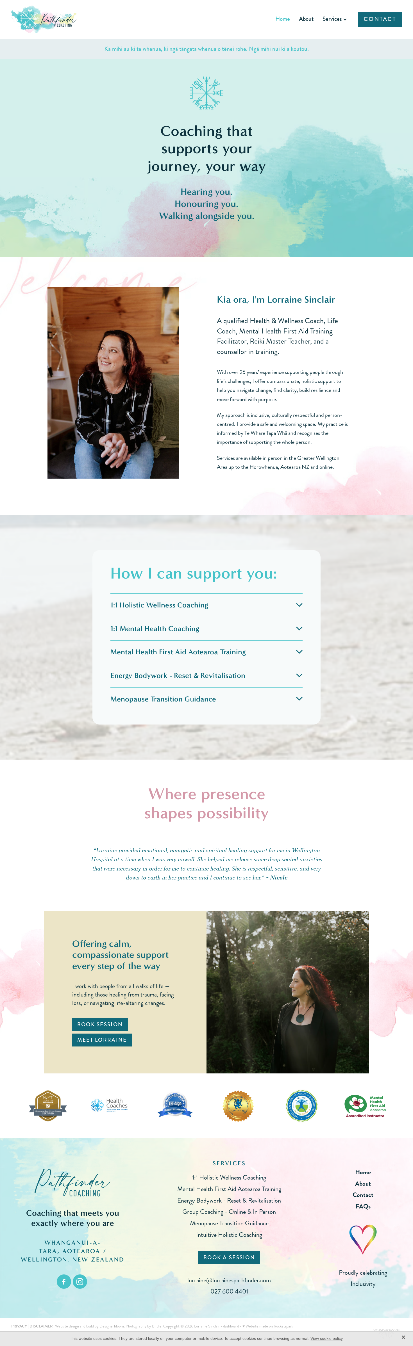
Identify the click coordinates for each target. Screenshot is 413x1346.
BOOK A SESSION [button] (229, 1257)
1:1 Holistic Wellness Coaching (229, 1177)
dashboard (231, 1326)
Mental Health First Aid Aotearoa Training (229, 1189)
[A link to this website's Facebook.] (64, 1281)
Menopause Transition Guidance (229, 1223)
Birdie (157, 1326)
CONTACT (380, 19)
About (306, 19)
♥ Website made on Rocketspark (267, 1326)
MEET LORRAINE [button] (102, 1040)
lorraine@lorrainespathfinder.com (229, 1280)
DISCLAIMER (41, 1326)
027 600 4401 (229, 1291)
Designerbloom (111, 1326)
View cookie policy (326, 1338)
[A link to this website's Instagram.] (80, 1281)
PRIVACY (19, 1326)
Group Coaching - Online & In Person (229, 1211)
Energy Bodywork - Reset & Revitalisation (229, 1200)
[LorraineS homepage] (50, 19)
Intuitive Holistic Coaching (229, 1234)
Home (282, 19)
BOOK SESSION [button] (100, 1024)
